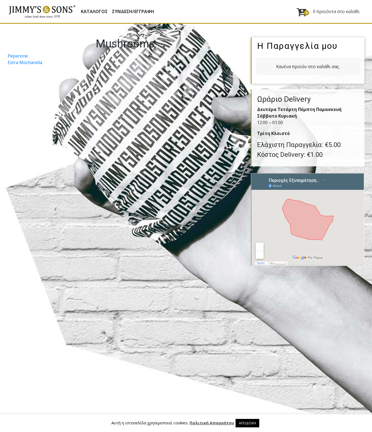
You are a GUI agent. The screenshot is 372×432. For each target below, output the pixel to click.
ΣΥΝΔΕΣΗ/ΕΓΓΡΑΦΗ (133, 11)
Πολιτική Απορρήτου (212, 422)
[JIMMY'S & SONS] (42, 11)
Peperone (18, 56)
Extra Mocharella (25, 62)
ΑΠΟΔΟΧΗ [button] (247, 423)
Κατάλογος (94, 11)
